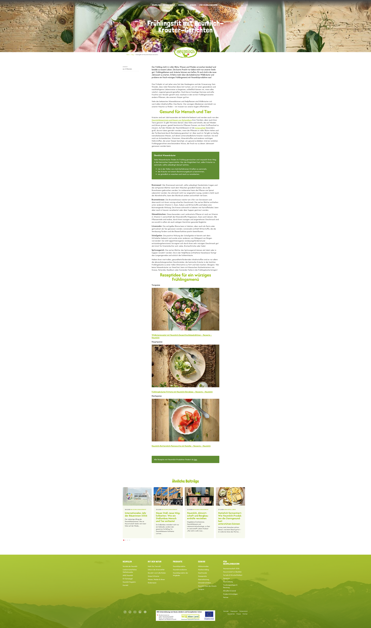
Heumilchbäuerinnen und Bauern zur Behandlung (172, 120)
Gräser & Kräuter (153, 576)
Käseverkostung (203, 579)
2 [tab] (125, 540)
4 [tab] (129, 540)
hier (195, 459)
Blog (132, 54)
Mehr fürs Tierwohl (154, 566)
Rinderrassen (152, 583)
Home (128, 54)
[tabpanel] (137, 512)
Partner (225, 597)
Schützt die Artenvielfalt (156, 569)
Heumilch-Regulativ (129, 582)
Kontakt (125, 585)
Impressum (234, 611)
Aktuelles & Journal (229, 591)
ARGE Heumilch (128, 575)
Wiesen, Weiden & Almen (156, 579)
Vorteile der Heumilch (130, 566)
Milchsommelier (203, 566)
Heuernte (226, 578)
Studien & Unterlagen (230, 594)
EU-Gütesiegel (128, 579)
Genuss (193, 5)
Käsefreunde (202, 573)
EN (241, 5)
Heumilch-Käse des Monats (207, 586)
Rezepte (201, 589)
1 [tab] (123, 540)
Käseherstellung (203, 569)
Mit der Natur (169, 5)
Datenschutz (243, 611)
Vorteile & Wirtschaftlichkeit (232, 575)
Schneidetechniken (204, 583)
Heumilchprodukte (179, 566)
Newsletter (231, 614)
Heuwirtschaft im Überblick (232, 572)
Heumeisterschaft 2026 (231, 568)
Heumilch (156, 5)
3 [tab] (127, 540)
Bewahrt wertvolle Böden (157, 573)
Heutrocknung (228, 582)
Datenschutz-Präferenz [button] (145, 612)
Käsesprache (202, 576)
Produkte (182, 5)
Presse (239, 614)
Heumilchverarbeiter (180, 569)
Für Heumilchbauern (208, 5)
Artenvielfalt (200, 127)
